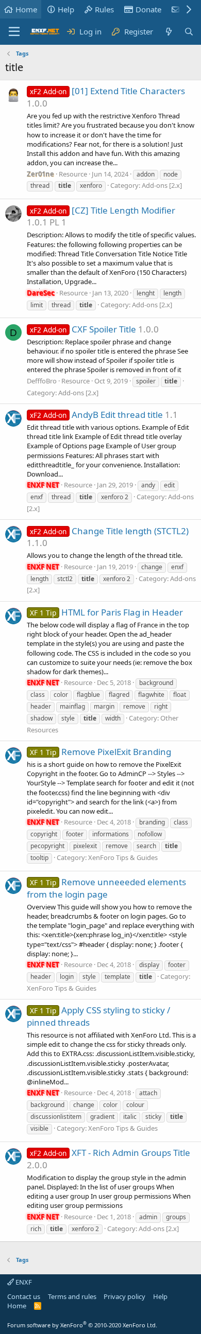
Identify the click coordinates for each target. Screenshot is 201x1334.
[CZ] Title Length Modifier (102, 210)
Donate (148, 9)
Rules (104, 9)
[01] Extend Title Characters (107, 91)
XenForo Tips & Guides (123, 857)
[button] (14, 32)
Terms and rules (72, 1296)
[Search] (189, 31)
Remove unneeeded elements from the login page (106, 888)
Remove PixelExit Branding (100, 752)
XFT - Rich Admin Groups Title (110, 1153)
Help (66, 9)
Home (26, 9)
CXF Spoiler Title (83, 329)
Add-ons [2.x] (162, 185)
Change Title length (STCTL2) (109, 531)
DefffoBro (42, 380)
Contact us (23, 1296)
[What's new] (168, 31)
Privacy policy (124, 1296)
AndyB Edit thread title (96, 414)
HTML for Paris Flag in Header (106, 612)
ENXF (23, 1282)
